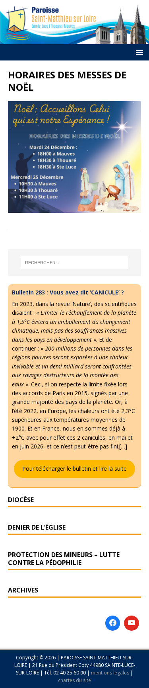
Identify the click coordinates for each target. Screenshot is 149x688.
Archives (23, 590)
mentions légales (110, 672)
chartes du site (74, 680)
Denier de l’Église (37, 527)
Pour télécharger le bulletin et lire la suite (74, 468)
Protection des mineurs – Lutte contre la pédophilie (64, 558)
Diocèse (21, 499)
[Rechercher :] (75, 262)
